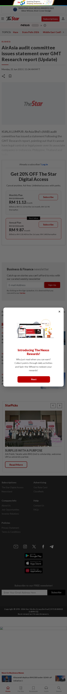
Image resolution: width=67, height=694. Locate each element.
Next (34, 379)
